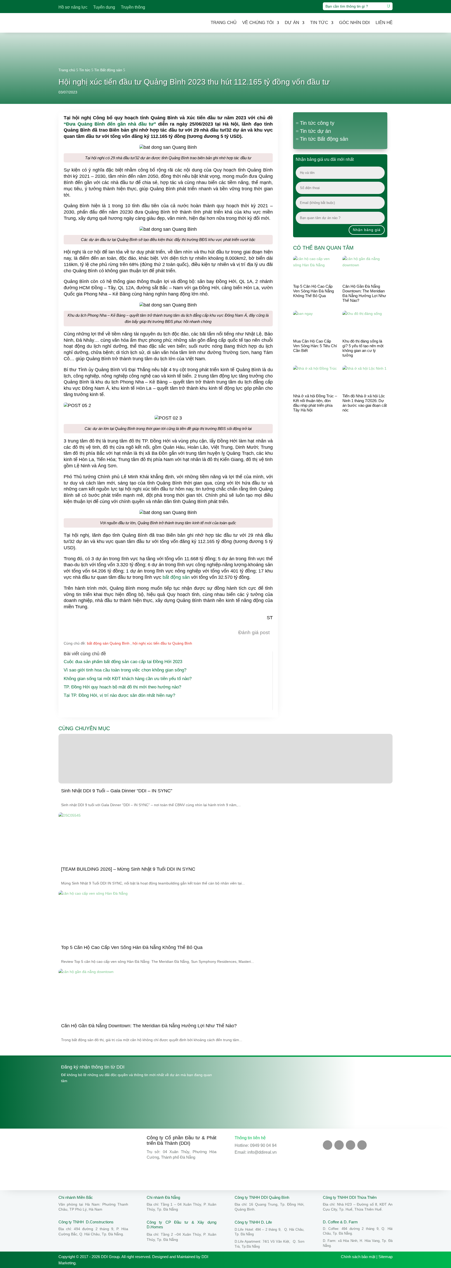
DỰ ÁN (292, 22)
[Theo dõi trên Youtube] (339, 1145)
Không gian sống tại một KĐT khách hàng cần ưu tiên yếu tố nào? (128, 678)
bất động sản (176, 577)
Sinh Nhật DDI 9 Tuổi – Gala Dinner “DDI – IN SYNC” (116, 790)
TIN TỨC (319, 22)
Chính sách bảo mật (358, 1256)
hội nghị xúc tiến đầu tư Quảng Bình (162, 643)
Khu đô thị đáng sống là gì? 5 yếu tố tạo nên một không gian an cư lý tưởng (362, 348)
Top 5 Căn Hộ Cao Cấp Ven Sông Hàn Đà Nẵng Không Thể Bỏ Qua (313, 291)
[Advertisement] (340, 461)
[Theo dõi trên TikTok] (350, 1145)
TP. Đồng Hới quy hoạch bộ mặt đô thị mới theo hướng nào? (122, 687)
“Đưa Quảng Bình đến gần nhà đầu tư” (110, 124)
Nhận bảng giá (367, 230)
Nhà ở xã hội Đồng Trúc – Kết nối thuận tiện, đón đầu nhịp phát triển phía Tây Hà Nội (315, 403)
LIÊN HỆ (384, 22)
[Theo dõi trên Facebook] (327, 1145)
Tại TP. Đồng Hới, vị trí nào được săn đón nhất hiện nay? (119, 695)
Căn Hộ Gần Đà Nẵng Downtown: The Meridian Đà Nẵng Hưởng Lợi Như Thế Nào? (364, 293)
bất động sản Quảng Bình (108, 643)
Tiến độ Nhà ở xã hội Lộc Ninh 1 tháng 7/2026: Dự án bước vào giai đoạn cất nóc (364, 403)
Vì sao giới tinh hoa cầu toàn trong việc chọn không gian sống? (125, 670)
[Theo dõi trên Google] (362, 1145)
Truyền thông (133, 7)
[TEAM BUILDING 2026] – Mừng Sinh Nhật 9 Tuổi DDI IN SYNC (128, 869)
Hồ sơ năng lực (72, 7)
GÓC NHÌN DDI (354, 22)
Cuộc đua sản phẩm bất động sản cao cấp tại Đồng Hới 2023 (123, 661)
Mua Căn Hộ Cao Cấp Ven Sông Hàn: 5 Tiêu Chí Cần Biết (315, 346)
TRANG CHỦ (223, 22)
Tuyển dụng (104, 7)
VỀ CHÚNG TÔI (258, 22)
